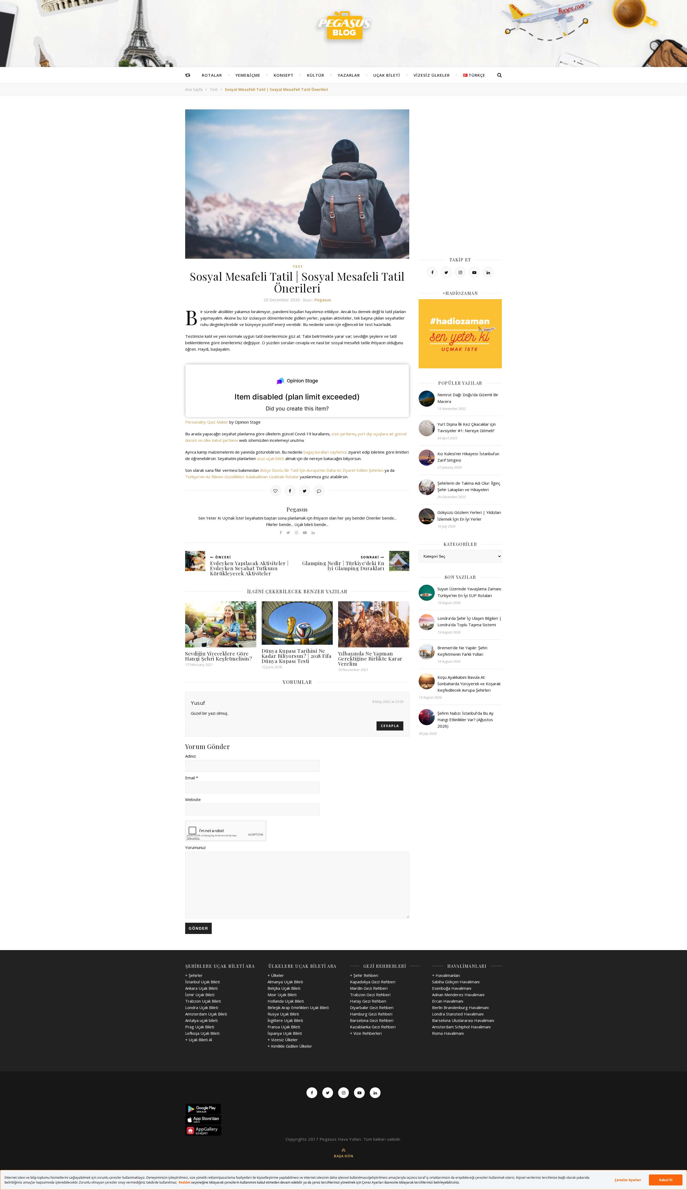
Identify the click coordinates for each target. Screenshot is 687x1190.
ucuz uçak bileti (270, 458)
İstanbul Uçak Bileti (202, 981)
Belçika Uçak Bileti (284, 988)
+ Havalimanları (446, 975)
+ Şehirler (194, 975)
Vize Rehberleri (367, 1033)
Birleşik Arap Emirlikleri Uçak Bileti (298, 1007)
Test (214, 89)
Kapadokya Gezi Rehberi (372, 981)
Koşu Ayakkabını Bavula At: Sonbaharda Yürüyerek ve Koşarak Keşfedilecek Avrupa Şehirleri (468, 683)
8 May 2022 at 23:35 (388, 701)
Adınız (190, 756)
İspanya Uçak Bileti (285, 1033)
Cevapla (390, 726)
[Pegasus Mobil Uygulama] (343, 1109)
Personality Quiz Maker (206, 422)
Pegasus (323, 299)
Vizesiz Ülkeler (432, 75)
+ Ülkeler (276, 975)
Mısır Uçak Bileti (282, 994)
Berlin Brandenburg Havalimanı (460, 1007)
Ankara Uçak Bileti (201, 988)
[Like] (275, 490)
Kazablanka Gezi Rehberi (373, 1026)
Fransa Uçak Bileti (284, 1026)
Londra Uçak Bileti (201, 1007)
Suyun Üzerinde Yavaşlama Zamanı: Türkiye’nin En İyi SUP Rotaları (469, 592)
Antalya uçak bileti (201, 1020)
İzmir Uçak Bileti (199, 994)
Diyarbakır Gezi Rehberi (371, 1007)
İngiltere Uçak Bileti (285, 1020)
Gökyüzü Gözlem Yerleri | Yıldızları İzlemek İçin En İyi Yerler (469, 515)
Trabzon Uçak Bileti (203, 1001)
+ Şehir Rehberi (364, 975)
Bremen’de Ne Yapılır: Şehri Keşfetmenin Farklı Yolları (462, 651)
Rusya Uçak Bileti (283, 1014)
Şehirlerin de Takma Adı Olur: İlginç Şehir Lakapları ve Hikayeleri (468, 486)
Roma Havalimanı (448, 1033)
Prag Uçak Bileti (199, 1026)
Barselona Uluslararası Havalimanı (463, 1020)
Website (193, 799)
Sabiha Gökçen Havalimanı (456, 981)
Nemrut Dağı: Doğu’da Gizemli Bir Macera (467, 398)
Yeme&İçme (247, 75)
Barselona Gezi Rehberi (371, 1020)
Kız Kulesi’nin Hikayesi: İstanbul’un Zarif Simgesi (468, 457)
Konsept (284, 75)
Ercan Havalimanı (447, 1001)
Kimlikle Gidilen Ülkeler (291, 1046)
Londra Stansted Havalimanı (458, 1014)
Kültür (315, 75)
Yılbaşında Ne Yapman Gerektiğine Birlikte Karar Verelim (370, 658)
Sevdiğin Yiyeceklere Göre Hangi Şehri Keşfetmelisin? (218, 656)
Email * (191, 777)
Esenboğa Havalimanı (451, 988)
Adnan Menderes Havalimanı (458, 994)
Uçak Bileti (386, 75)
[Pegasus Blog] (343, 27)
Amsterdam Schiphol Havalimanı (461, 1026)
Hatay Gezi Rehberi (368, 1001)
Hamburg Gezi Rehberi (371, 1014)
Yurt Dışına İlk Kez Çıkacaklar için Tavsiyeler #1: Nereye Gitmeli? (466, 427)
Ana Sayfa (194, 89)
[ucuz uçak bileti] (460, 333)
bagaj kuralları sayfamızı (325, 452)
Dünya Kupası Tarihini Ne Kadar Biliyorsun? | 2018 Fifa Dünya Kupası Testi (297, 655)
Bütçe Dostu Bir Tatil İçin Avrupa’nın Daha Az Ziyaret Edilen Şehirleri (321, 470)
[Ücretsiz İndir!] (343, 1119)
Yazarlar (349, 75)
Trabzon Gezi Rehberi (370, 994)
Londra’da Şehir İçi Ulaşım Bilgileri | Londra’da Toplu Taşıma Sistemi (469, 621)
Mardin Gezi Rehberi (369, 988)
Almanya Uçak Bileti (285, 981)
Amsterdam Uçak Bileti (206, 1014)
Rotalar (212, 75)
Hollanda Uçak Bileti (286, 1001)
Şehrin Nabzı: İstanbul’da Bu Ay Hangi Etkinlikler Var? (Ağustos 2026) (465, 719)
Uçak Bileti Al (200, 1039)
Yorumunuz (195, 847)
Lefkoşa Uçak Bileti (202, 1033)
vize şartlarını (343, 433)
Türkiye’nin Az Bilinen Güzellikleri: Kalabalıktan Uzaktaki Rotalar (242, 476)
